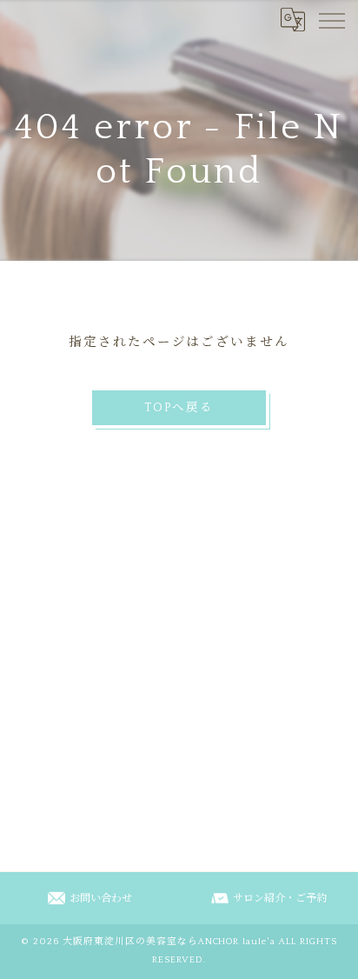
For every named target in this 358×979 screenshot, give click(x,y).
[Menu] (331, 19)
